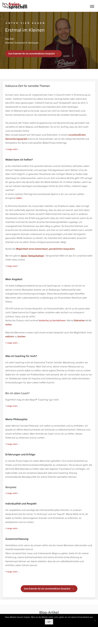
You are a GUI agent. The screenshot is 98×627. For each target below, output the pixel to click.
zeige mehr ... (13, 149)
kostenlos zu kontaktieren (52, 320)
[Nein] (95, 620)
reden (19, 198)
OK (49, 622)
